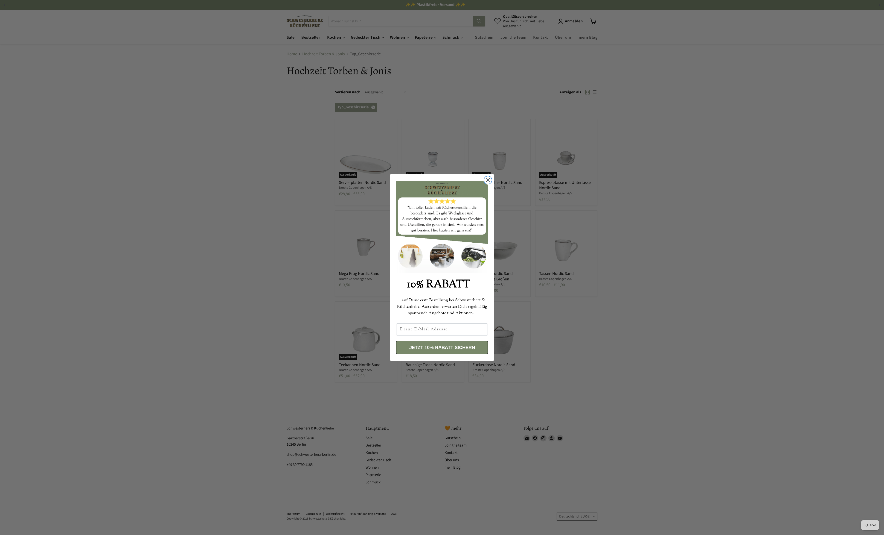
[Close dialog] (488, 180)
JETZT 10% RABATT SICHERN (442, 347)
